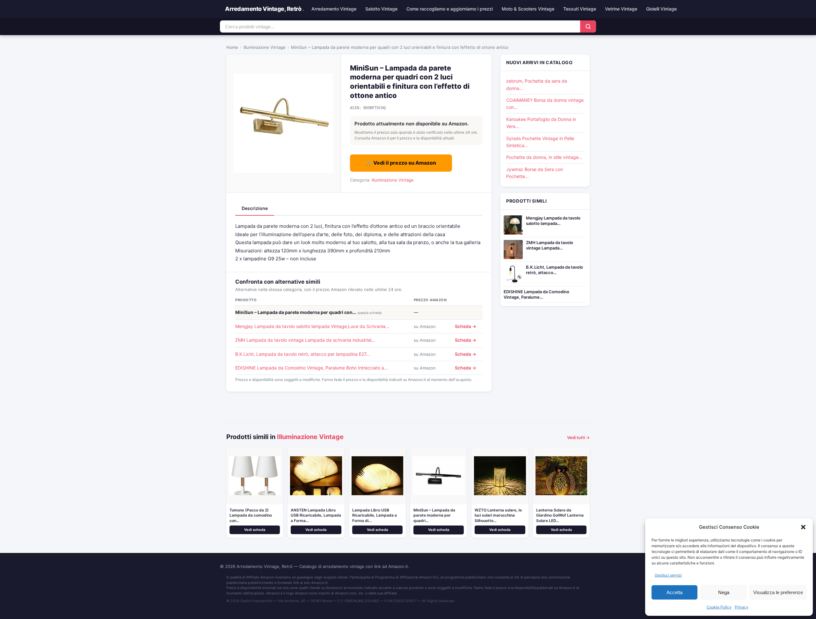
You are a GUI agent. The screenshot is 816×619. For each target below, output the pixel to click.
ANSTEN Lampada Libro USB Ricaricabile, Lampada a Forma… (316, 515)
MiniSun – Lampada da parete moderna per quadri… (434, 515)
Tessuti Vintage (579, 8)
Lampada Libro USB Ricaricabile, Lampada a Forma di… (374, 515)
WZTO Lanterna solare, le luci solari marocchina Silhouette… (498, 515)
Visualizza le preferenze (778, 592)
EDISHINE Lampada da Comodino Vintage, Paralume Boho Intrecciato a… (311, 367)
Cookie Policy (719, 607)
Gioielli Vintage (661, 8)
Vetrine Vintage (621, 8)
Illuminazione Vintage (265, 47)
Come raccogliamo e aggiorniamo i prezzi (449, 8)
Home (232, 47)
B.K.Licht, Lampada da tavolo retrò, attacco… (554, 270)
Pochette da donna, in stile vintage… (544, 157)
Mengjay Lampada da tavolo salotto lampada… (553, 220)
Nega (723, 592)
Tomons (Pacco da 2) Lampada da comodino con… (250, 515)
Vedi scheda (254, 529)
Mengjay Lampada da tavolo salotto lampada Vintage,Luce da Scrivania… (312, 326)
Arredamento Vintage (333, 8)
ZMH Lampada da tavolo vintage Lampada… (549, 245)
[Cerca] (588, 26)
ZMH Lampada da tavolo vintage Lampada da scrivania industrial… (305, 340)
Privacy (741, 607)
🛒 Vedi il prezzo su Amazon (401, 163)
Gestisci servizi (668, 575)
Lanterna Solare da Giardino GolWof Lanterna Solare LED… (560, 515)
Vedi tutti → (578, 437)
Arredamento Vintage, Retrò (264, 8)
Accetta (674, 592)
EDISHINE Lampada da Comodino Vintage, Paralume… (536, 294)
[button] (803, 527)
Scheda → (465, 326)
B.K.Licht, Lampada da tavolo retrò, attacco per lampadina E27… (302, 354)
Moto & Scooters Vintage (528, 8)
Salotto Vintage (381, 8)
